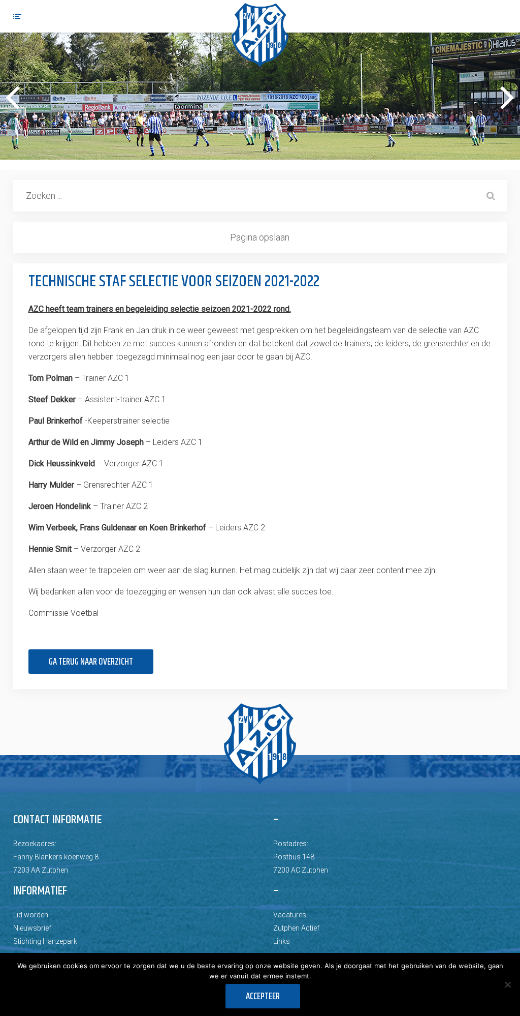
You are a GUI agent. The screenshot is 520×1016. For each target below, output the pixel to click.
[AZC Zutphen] (260, 35)
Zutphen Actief (296, 928)
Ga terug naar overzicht (91, 662)
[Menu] (17, 16)
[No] (507, 984)
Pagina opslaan (259, 237)
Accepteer (263, 997)
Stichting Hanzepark (45, 941)
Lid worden (30, 915)
